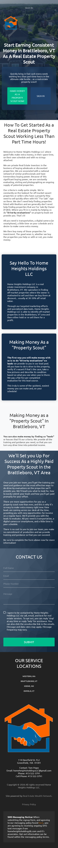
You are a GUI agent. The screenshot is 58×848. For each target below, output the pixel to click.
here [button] (41, 822)
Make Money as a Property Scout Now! (17, 95)
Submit (29, 642)
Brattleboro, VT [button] (29, 681)
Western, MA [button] (29, 676)
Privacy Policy (35, 629)
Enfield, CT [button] (29, 691)
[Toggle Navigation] (50, 24)
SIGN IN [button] (29, 7)
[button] (18, 23)
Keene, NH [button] (29, 686)
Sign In (41, 95)
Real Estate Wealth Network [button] (37, 795)
